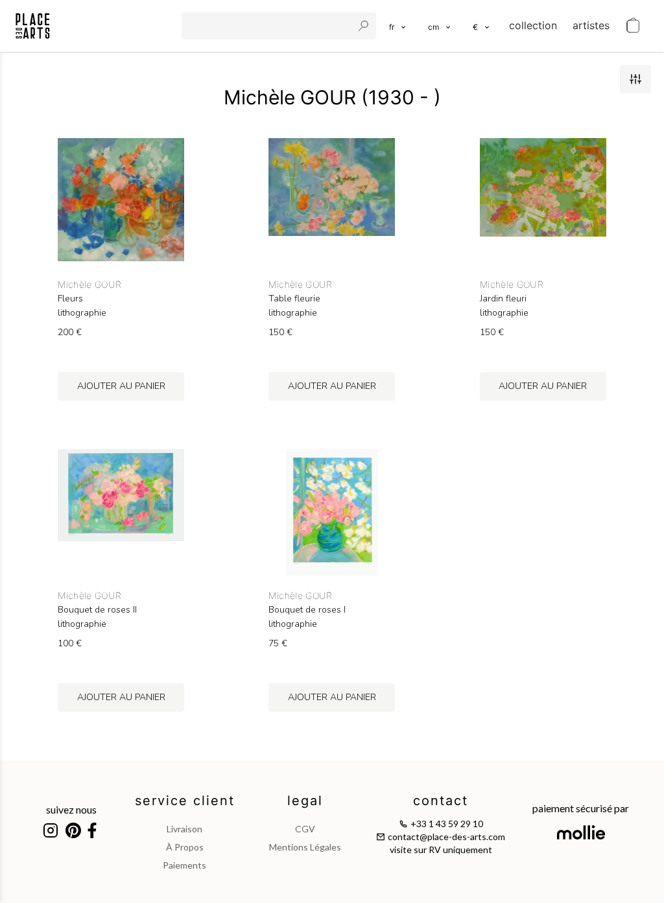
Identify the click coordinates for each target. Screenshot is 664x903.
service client (185, 800)
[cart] (632, 26)
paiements (184, 865)
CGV (305, 828)
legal (305, 800)
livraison (184, 828)
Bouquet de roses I (307, 610)
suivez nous (71, 809)
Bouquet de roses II (97, 610)
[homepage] (33, 26)
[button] (440, 26)
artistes (591, 25)
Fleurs (70, 298)
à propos (185, 846)
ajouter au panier (121, 386)
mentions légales (305, 846)
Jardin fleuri (503, 298)
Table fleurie (294, 298)
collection (533, 25)
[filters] (635, 79)
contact (440, 800)
